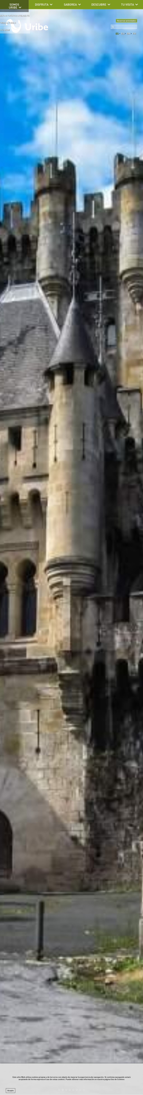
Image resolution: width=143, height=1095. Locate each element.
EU (122, 33)
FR (134, 33)
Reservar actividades (126, 20)
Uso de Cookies (117, 1079)
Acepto (10, 1090)
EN (128, 33)
